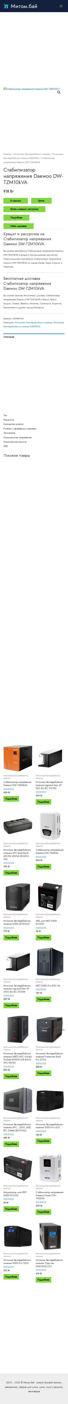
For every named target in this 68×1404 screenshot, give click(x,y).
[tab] (34, 337)
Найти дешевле (18, 226)
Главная (7, 154)
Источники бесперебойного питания (32, 154)
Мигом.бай (24, 6)
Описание (8, 337)
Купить (41, 200)
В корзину (15, 200)
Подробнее (16, 217)
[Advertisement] (34, 49)
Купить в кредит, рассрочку (24, 209)
